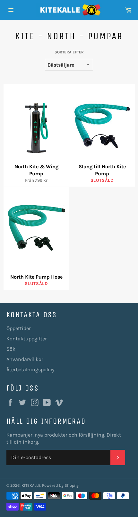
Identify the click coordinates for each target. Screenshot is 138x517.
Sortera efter (69, 52)
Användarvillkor (24, 359)
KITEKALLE (31, 485)
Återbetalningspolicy (30, 369)
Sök (10, 349)
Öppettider (18, 328)
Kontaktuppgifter (26, 339)
